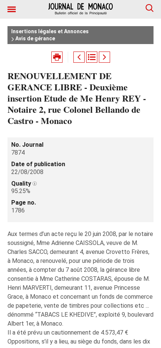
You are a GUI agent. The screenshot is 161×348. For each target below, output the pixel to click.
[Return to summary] (91, 57)
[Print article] (57, 57)
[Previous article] (79, 57)
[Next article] (104, 57)
